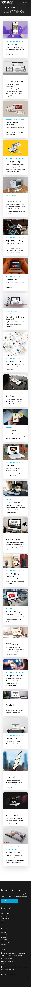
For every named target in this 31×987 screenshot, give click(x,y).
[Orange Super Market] (15, 674)
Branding (8, 195)
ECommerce (9, 41)
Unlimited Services (5, 918)
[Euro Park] (15, 703)
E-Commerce (4, 937)
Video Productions (5, 943)
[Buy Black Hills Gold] (15, 352)
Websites (3, 935)
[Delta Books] (15, 770)
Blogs (2, 922)
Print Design (21, 846)
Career (2, 920)
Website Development (18, 41)
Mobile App (4, 939)
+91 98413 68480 (7, 958)
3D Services (4, 944)
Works (2, 924)
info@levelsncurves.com (9, 961)
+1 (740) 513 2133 (7, 972)
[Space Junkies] (15, 809)
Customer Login (5, 916)
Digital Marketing (5, 941)
